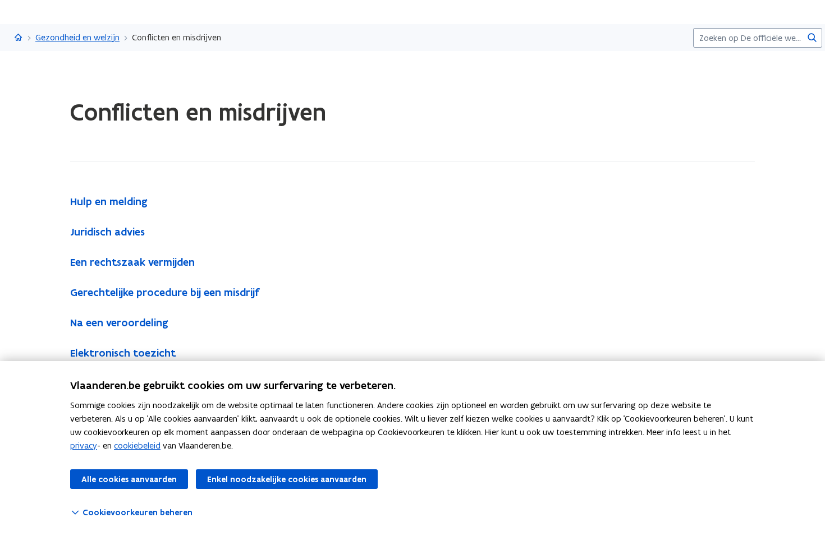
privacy (83, 445)
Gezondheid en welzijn (77, 37)
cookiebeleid (137, 445)
